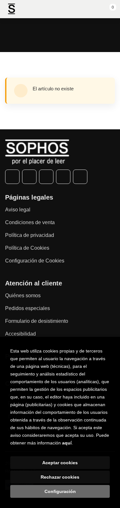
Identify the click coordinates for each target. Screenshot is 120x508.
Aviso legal (17, 209)
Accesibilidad (20, 334)
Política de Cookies (27, 248)
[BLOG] (80, 177)
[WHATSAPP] (63, 177)
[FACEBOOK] (12, 177)
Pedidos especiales (27, 308)
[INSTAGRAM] (46, 177)
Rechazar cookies (60, 477)
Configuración (60, 491)
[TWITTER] (29, 177)
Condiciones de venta (30, 222)
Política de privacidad (29, 235)
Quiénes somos (23, 295)
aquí (67, 442)
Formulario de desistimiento (36, 321)
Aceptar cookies (60, 462)
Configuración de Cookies (34, 260)
